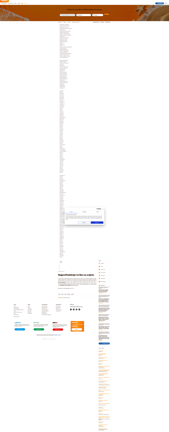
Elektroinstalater (62, 192)
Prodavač (61, 221)
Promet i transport (62, 48)
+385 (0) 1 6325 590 (75, 326)
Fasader (61, 193)
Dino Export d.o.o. (103, 358)
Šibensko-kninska (62, 76)
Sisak (60, 143)
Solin (60, 146)
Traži (106, 14)
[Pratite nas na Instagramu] (77, 309)
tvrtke (62, 294)
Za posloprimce (4, 3)
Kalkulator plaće (25, 3)
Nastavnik (61, 212)
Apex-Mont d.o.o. (103, 374)
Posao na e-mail (44, 308)
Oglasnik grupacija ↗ (17, 316)
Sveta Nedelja (62, 148)
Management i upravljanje (63, 37)
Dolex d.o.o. (102, 354)
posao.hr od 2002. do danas (18, 312)
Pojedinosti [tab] (84, 211)
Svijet (61, 262)
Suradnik (61, 242)
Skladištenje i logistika (63, 49)
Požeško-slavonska (63, 73)
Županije (64, 22)
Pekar (61, 217)
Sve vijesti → (104, 343)
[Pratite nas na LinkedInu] (74, 309)
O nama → (77, 329)
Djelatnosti (59, 22)
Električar (61, 191)
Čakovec (61, 94)
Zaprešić (61, 171)
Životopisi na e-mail (59, 309)
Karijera (19, 3)
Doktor (61, 187)
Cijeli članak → (101, 293)
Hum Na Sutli (62, 101)
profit (59, 294)
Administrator (62, 175)
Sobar (61, 234)
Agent (61, 176)
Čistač (61, 184)
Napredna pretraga (96, 22)
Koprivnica (61, 106)
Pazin (60, 127)
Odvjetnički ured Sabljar (103, 387)
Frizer (60, 196)
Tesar (60, 247)
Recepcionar (62, 225)
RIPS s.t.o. (103, 411)
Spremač (61, 238)
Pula (60, 135)
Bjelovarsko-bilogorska (63, 60)
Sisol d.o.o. (100, 364)
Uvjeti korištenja (16, 307)
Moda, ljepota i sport (63, 40)
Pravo (61, 45)
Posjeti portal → (20, 329)
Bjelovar (61, 92)
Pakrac (61, 126)
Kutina (61, 109)
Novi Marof (61, 122)
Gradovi (69, 22)
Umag (61, 156)
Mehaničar (61, 208)
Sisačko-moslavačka (63, 77)
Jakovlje (61, 102)
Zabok (61, 167)
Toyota (72, 294)
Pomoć (15, 313)
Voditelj (61, 250)
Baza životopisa (58, 307)
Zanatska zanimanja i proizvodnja (65, 53)
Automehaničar (62, 180)
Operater (61, 216)
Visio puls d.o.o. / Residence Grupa (104, 414)
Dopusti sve (97, 222)
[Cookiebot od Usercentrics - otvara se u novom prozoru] (97, 209)
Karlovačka (61, 65)
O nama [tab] (97, 211)
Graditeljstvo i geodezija (63, 32)
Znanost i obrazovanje (63, 57)
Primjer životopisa (44, 313)
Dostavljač (61, 189)
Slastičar (61, 233)
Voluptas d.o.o (101, 351)
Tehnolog (61, 246)
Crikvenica (61, 93)
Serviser (61, 230)
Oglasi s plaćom (107, 22)
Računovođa (62, 222)
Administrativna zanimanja (64, 24)
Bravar (61, 183)
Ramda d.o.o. (101, 422)
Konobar (61, 201)
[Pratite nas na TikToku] (79, 309)
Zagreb (61, 169)
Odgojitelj (61, 214)
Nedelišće (61, 118)
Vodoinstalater (62, 251)
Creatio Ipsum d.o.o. (103, 381)
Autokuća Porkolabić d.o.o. (104, 404)
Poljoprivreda (62, 44)
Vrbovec (61, 164)
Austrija (61, 90)
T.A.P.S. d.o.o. (104, 378)
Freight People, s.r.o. (104, 367)
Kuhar (61, 205)
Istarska (61, 64)
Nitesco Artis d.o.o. (103, 425)
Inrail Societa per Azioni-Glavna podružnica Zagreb (103, 429)
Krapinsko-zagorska (63, 68)
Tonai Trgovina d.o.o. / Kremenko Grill (104, 384)
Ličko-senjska (62, 69)
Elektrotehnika (62, 29)
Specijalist (61, 237)
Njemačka (61, 119)
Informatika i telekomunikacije (64, 33)
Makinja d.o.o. (103, 401)
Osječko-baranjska (62, 72)
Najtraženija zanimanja (75, 22)
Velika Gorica (62, 159)
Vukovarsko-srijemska (63, 82)
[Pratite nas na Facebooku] (71, 309)
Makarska (61, 114)
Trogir (61, 155)
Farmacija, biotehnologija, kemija (64, 31)
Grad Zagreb (62, 85)
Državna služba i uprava (63, 27)
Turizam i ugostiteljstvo (63, 52)
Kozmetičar (61, 204)
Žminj (60, 172)
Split (60, 147)
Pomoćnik (61, 218)
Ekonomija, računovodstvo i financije (65, 28)
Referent (61, 226)
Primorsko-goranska (63, 74)
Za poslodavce (10, 3)
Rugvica (61, 139)
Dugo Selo (61, 98)
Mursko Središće (62, 117)
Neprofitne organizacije (63, 41)
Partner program (16, 314)
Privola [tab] (71, 211)
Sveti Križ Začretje (62, 151)
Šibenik (61, 152)
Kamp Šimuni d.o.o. (101, 407)
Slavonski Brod (62, 144)
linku (74, 288)
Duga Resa (61, 97)
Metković (61, 115)
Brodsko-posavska (62, 61)
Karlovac (61, 105)
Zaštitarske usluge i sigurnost (64, 54)
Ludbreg (61, 113)
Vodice (61, 163)
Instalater (61, 197)
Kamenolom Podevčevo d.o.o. (104, 371)
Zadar (61, 168)
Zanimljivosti (29, 312)
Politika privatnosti (16, 308)
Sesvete (61, 142)
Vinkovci (61, 160)
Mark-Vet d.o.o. (103, 361)
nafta (65, 294)
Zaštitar (61, 254)
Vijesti (15, 3)
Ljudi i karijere (30, 309)
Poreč (61, 131)
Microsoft (68, 294)
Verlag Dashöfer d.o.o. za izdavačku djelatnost (104, 418)
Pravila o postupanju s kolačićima (19, 309)
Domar (61, 188)
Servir (61, 229)
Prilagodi (83, 222)
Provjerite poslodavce (45, 309)
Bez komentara (30, 313)
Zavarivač (61, 255)
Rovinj (61, 138)
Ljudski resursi (62, 36)
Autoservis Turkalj (104, 391)
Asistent (61, 179)
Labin (60, 110)
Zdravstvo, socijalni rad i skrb (64, 56)
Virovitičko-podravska (63, 81)
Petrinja (61, 130)
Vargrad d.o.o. (104, 394)
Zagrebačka (61, 86)
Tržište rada (29, 308)
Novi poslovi (102, 22)
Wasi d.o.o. (101, 398)
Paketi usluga (58, 308)
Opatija (61, 123)
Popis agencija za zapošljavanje (46, 314)
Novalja (61, 121)
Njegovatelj (61, 213)
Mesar (61, 209)
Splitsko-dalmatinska (63, 78)
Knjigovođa (61, 200)
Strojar (61, 241)
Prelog (61, 134)
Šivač (60, 243)
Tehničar (61, 245)
